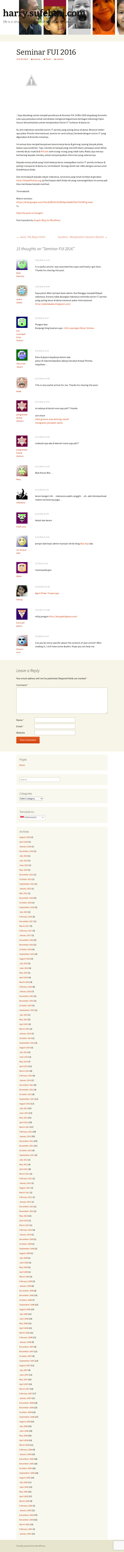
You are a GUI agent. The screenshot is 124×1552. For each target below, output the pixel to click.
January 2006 (25, 1454)
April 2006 (23, 1440)
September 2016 (26, 954)
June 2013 (23, 1113)
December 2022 (26, 874)
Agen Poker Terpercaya (47, 593)
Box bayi (84, 543)
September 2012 (26, 1155)
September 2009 (26, 1248)
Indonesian (30, 817)
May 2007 (23, 1379)
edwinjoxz (20, 502)
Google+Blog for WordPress (47, 220)
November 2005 (26, 1463)
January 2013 (25, 1136)
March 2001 (24, 1524)
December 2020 (26, 898)
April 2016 (23, 977)
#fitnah (44, 151)
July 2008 (23, 1314)
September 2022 (26, 884)
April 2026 (23, 841)
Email (20, 726)
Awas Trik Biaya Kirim (30, 237)
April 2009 (23, 1272)
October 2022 (25, 879)
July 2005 (23, 1482)
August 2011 (24, 1187)
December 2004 (26, 1515)
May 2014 (23, 1061)
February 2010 (25, 1230)
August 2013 (24, 1103)
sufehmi (60, 59)
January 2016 (25, 991)
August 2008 (24, 1309)
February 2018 (25, 916)
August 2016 (24, 958)
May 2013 (23, 1117)
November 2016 (26, 944)
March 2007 (24, 1388)
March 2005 (24, 1501)
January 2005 (25, 1510)
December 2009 (26, 1239)
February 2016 (25, 986)
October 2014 (25, 1038)
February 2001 (25, 1529)
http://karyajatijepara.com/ (63, 616)
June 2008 (23, 1318)
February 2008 (25, 1337)
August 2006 (24, 1421)
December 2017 (26, 921)
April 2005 (23, 1496)
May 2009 (23, 1267)
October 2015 (25, 1005)
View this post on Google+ (29, 212)
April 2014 (23, 1066)
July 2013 (23, 1108)
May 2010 (23, 1215)
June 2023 (23, 865)
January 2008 (25, 1342)
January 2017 (25, 935)
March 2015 (24, 1028)
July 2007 (23, 1370)
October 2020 (25, 902)
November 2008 (26, 1295)
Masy (18, 479)
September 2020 (26, 907)
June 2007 (23, 1374)
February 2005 (25, 1505)
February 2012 (25, 1178)
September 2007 (26, 1360)
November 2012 (26, 1145)
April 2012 (23, 1169)
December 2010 (26, 1206)
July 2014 (23, 1052)
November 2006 (26, 1407)
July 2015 (23, 1014)
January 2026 (25, 846)
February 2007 (25, 1393)
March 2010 (24, 1225)
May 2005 (23, 1491)
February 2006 (25, 1449)
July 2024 (23, 855)
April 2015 (23, 1024)
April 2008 (23, 1328)
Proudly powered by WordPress (30, 1545)
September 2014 (26, 1043)
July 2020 (23, 912)
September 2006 (26, 1417)
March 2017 (24, 926)
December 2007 (26, 1346)
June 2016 (23, 968)
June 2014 (23, 1057)
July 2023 (23, 860)
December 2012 (26, 1141)
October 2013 (25, 1094)
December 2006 (26, 1402)
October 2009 (25, 1244)
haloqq (19, 599)
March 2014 (24, 1071)
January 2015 (25, 1033)
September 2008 (26, 1304)
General (36, 59)
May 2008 (23, 1323)
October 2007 (25, 1356)
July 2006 (23, 1426)
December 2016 (26, 940)
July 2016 (23, 963)
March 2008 (24, 1332)
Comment (22, 684)
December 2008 (26, 1290)
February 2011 (25, 1197)
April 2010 (23, 1220)
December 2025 (26, 851)
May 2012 (23, 1164)
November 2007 (26, 1351)
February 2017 (25, 930)
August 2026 (24, 837)
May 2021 (23, 893)
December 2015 (26, 996)
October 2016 (25, 949)
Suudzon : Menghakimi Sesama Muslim (82, 237)
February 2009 (25, 1281)
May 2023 (23, 870)
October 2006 (25, 1412)
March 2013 (24, 1127)
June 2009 (23, 1262)
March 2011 (24, 1192)
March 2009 (24, 1276)
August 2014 (24, 1047)
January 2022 (25, 888)
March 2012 (24, 1173)
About (22, 765)
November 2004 (26, 1519)
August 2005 (24, 1477)
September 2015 (26, 1010)
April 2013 (23, 1122)
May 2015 (23, 1019)
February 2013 (25, 1131)
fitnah (48, 59)
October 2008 (25, 1300)
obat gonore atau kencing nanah (52, 419)
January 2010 (25, 1234)
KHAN (18, 391)
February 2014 (25, 1075)
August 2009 (24, 1253)
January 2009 (25, 1286)
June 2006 (23, 1431)
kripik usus (21, 526)
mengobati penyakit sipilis (49, 422)
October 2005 (25, 1468)
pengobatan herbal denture (21, 417)
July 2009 (23, 1258)
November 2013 (26, 1089)
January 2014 (25, 1080)
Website (20, 732)
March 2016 (24, 982)
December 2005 (26, 1459)
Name (20, 719)
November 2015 (26, 1000)
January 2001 (25, 1533)
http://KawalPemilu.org (28, 180)
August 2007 (24, 1365)
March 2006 (24, 1445)
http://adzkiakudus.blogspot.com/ (53, 303)
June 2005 (23, 1487)
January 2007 (25, 1398)
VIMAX (19, 576)
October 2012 (25, 1150)
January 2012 (25, 1183)
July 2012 (23, 1159)
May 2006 (23, 1435)
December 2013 (26, 1085)
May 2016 (23, 972)
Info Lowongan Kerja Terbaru (79, 328)
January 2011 (25, 1201)
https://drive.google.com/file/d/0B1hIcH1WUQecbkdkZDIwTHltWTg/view (54, 202)
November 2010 (26, 1211)
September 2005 (26, 1473)
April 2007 (23, 1384)
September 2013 (26, 1099)
